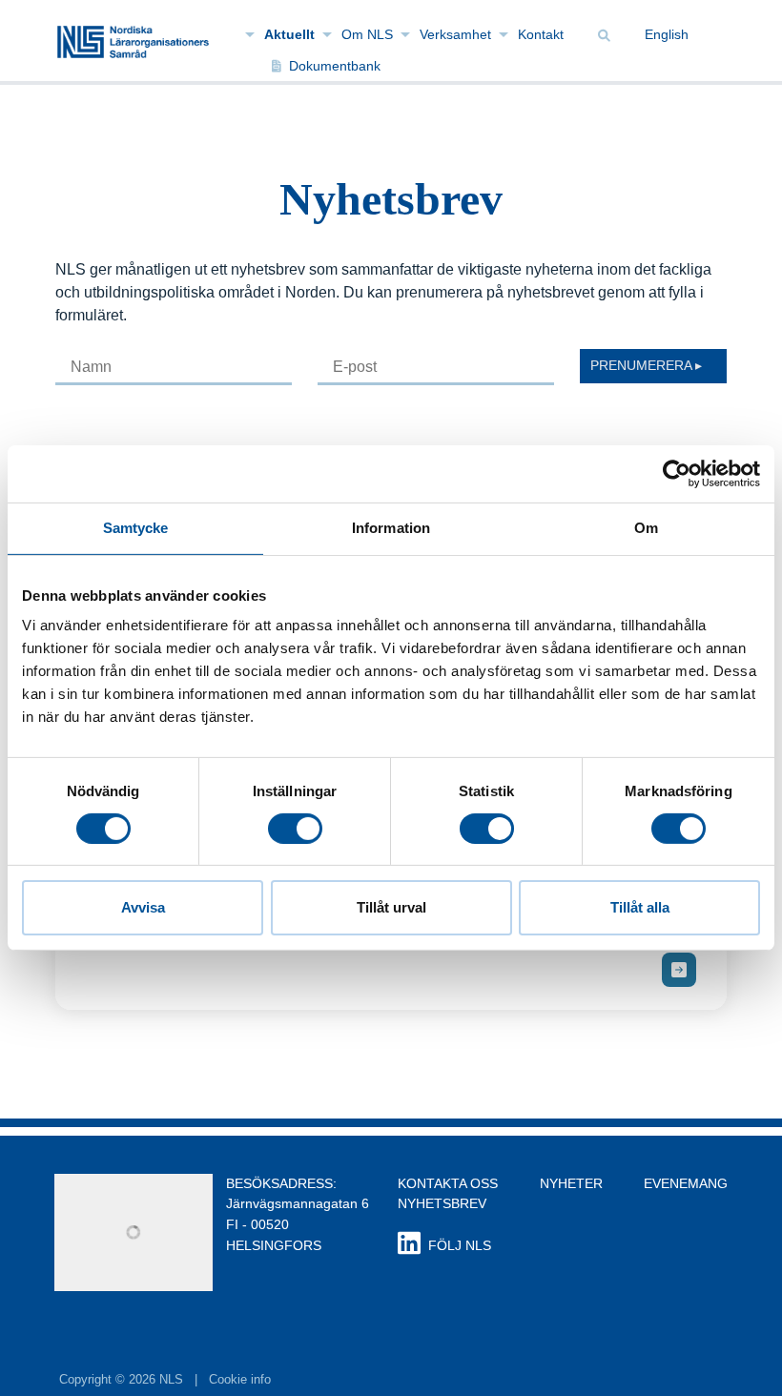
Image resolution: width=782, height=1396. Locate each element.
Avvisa (143, 907)
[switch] (295, 828)
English (667, 34)
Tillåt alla (639, 907)
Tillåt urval (391, 907)
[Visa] (679, 970)
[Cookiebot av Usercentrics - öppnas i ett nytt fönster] (676, 474)
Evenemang (686, 1183)
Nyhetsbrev (442, 1203)
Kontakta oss (448, 1183)
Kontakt (541, 34)
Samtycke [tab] (136, 528)
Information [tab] (391, 528)
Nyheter (571, 1183)
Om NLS (367, 34)
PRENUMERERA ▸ (646, 365)
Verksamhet (455, 34)
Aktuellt (289, 34)
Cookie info (240, 1379)
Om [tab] (646, 528)
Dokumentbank (335, 65)
